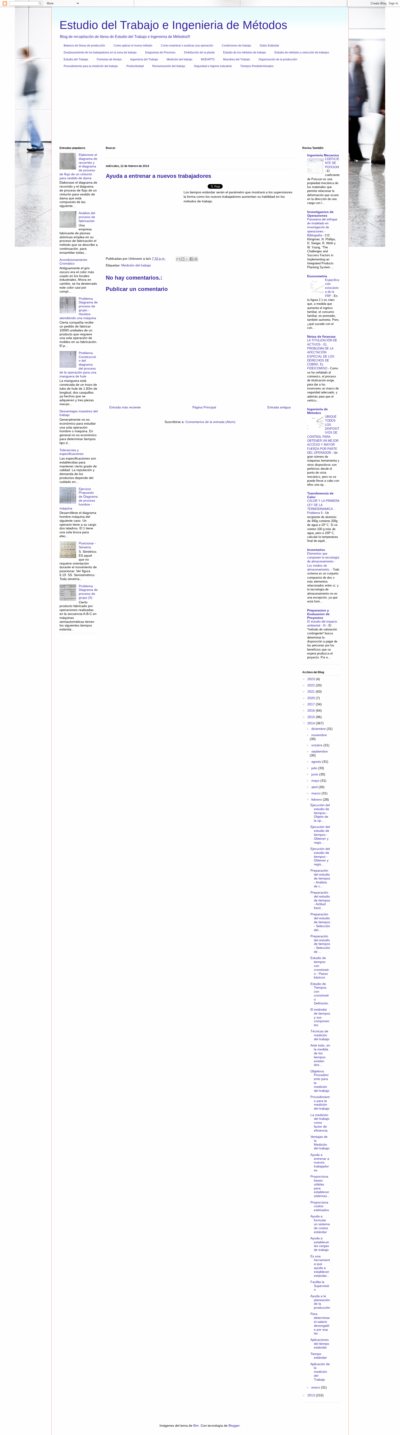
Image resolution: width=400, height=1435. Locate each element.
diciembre (319, 729)
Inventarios (316, 550)
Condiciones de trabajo (236, 45)
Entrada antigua (279, 407)
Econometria (317, 276)
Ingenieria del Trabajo (144, 59)
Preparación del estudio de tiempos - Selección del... (320, 922)
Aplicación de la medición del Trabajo (320, 1371)
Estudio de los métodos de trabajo (244, 52)
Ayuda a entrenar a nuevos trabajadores (319, 1162)
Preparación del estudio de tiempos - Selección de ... (320, 944)
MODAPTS (208, 59)
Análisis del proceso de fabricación (87, 217)
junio (315, 774)
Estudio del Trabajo (76, 59)
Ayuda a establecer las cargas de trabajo (319, 1244)
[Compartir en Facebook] (191, 259)
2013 (311, 1395)
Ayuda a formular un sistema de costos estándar (320, 1224)
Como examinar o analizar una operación (187, 45)
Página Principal (204, 407)
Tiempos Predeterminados (257, 66)
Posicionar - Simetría (87, 545)
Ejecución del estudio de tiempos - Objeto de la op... (320, 812)
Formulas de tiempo (109, 59)
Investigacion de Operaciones (320, 213)
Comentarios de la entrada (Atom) (210, 422)
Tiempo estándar (318, 1356)
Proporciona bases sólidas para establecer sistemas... (320, 1186)
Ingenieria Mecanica (323, 155)
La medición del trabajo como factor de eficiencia (319, 1122)
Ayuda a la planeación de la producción (320, 1301)
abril (315, 787)
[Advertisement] (198, 109)
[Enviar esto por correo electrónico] (178, 259)
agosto (316, 761)
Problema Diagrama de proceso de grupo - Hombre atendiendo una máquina (78, 308)
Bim (196, 1425)
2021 (311, 691)
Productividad (135, 66)
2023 (311, 679)
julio (314, 768)
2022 (311, 685)
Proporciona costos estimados (319, 1206)
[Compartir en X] (187, 259)
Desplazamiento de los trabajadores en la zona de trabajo (100, 52)
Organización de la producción (278, 59)
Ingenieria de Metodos (317, 411)
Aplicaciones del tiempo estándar (319, 1343)
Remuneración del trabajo (168, 66)
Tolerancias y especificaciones (71, 452)
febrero (317, 799)
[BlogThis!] (182, 259)
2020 (311, 698)
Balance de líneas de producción (84, 45)
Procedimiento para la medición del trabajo (91, 66)
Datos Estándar (269, 45)
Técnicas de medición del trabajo (319, 1035)
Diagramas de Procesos (160, 52)
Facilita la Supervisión (319, 1286)
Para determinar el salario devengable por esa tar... (320, 1323)
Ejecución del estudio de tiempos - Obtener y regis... (320, 834)
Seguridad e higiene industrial (213, 66)
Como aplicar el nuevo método (133, 45)
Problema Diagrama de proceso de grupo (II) (88, 591)
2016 (311, 710)
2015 (311, 717)
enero (316, 1387)
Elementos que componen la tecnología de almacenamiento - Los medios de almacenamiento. (323, 561)
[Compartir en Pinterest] (196, 259)
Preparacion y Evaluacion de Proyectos (318, 614)
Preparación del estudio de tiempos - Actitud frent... (320, 900)
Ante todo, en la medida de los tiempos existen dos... (320, 1055)
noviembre (319, 735)
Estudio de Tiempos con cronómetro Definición (319, 993)
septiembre (319, 751)
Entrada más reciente (125, 407)
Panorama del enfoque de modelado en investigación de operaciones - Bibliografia (322, 227)
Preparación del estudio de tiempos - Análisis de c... (320, 878)
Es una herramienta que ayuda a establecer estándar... (320, 1266)
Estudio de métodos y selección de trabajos (302, 52)
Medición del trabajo (179, 59)
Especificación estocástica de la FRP (332, 288)
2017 (311, 704)
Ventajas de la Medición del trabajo (319, 1142)
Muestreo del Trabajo (236, 59)
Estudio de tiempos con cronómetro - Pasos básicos (319, 967)
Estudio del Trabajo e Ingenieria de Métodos (173, 25)
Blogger (234, 1425)
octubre (317, 745)
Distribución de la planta (199, 52)
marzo (316, 793)
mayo (315, 780)
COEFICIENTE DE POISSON (332, 163)
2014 (311, 723)
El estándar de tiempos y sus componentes (320, 1017)
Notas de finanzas (321, 336)
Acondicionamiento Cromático (73, 261)
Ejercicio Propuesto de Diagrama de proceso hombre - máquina (78, 498)
